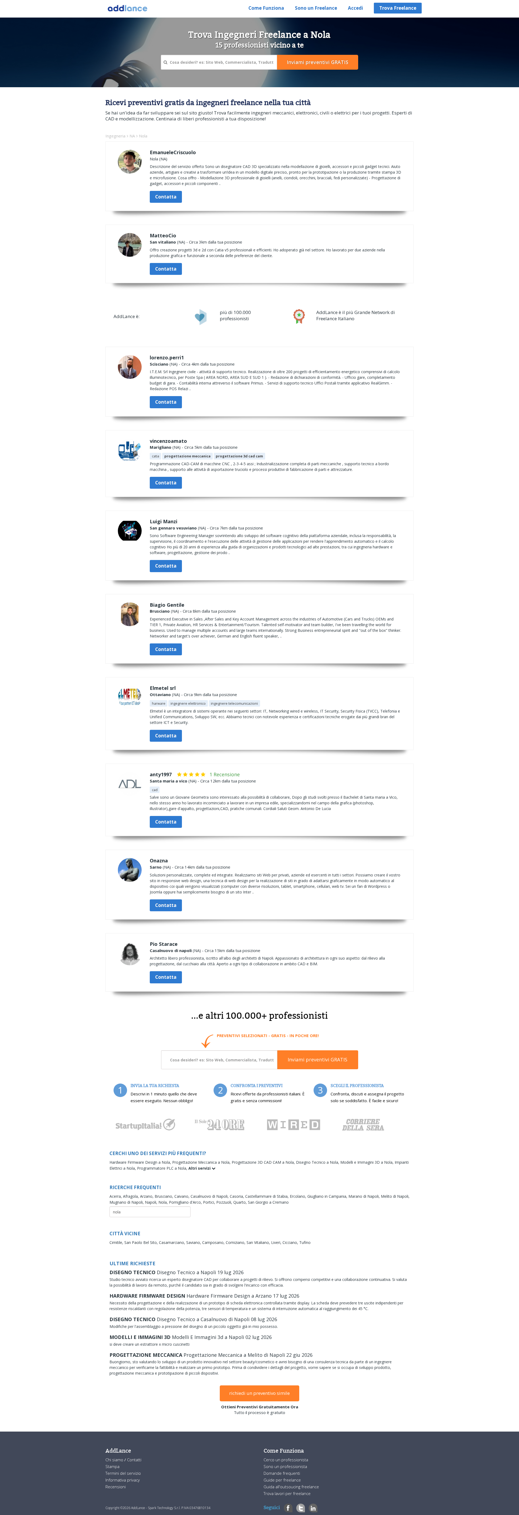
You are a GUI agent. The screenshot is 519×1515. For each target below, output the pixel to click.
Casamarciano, (172, 1242)
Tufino (305, 1242)
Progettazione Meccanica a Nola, (202, 1162)
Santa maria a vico (168, 781)
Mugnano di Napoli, (127, 1202)
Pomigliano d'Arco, (186, 1202)
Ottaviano (160, 694)
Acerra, (116, 1196)
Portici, (209, 1202)
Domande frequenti (282, 1473)
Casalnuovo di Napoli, (210, 1196)
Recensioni (115, 1486)
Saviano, (194, 1242)
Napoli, (151, 1202)
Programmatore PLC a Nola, (162, 1168)
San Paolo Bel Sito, (141, 1242)
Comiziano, (236, 1242)
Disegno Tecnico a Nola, (318, 1162)
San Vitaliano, (259, 1242)
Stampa (112, 1466)
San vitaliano (163, 242)
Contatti (134, 1459)
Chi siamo (114, 1459)
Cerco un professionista (286, 1459)
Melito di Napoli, (395, 1196)
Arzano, (147, 1196)
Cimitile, (116, 1242)
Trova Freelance (397, 8)
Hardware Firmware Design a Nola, (140, 1162)
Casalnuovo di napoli (171, 950)
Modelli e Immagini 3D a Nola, (367, 1162)
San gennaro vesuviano (173, 528)
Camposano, (214, 1242)
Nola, (163, 1202)
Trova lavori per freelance (287, 1493)
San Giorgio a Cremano (268, 1202)
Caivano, (182, 1196)
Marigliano (160, 447)
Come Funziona (266, 8)
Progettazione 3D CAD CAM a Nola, (264, 1162)
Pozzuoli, (224, 1202)
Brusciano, (164, 1196)
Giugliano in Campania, (327, 1196)
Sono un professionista (285, 1466)
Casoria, (237, 1196)
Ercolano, (298, 1196)
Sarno (156, 867)
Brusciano (160, 611)
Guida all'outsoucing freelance (291, 1486)
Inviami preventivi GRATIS (317, 1059)
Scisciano (159, 364)
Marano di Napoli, (364, 1196)
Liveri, (276, 1242)
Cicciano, (290, 1242)
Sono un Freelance (316, 8)
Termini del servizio (123, 1473)
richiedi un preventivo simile (259, 1393)
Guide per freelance (282, 1480)
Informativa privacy (122, 1480)
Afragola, (131, 1196)
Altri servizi (200, 1168)
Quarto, (240, 1202)
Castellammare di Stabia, (267, 1196)
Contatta (166, 197)
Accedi (355, 8)
